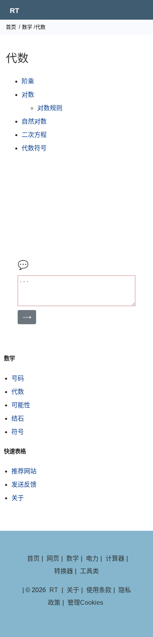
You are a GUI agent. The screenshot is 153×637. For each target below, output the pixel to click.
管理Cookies (85, 602)
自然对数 (34, 121)
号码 (17, 378)
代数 (17, 391)
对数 (28, 94)
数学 (27, 27)
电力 (92, 558)
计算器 (115, 558)
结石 (17, 418)
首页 (11, 27)
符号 (17, 431)
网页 (53, 558)
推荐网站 (23, 471)
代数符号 (34, 148)
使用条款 (98, 590)
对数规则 (49, 108)
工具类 (89, 571)
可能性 (20, 405)
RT (14, 11)
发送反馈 (23, 484)
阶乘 (28, 81)
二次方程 (34, 134)
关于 (17, 498)
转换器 (63, 571)
